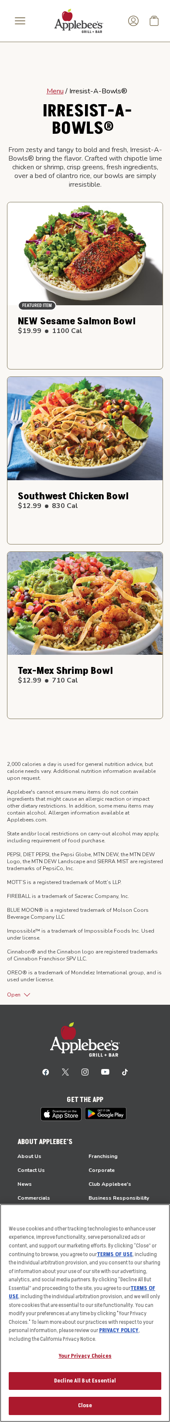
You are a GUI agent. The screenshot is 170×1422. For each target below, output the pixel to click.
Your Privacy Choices (85, 1356)
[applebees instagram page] (85, 1071)
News (24, 1184)
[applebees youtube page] (105, 1071)
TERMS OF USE (115, 1254)
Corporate (101, 1170)
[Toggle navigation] (20, 21)
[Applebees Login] (133, 20)
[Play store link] (105, 1113)
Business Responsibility (118, 1197)
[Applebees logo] (78, 20)
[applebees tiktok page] (125, 1071)
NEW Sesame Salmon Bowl (77, 321)
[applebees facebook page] (45, 1071)
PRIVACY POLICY (119, 1330)
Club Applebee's (109, 1184)
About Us (29, 1156)
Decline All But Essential (85, 1381)
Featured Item (37, 305)
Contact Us (31, 1170)
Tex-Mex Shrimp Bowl (65, 671)
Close (85, 1405)
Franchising (103, 1156)
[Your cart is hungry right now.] (154, 20)
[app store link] (61, 1114)
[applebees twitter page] (65, 1071)
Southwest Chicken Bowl (73, 496)
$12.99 (48, 505)
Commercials (33, 1197)
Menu (55, 91)
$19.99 (50, 331)
